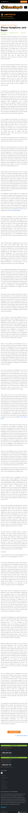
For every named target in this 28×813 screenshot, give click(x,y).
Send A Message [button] (14, 732)
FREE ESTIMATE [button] (24, 1)
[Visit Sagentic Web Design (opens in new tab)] (22, 812)
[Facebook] (2, 773)
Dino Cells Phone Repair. (14, 210)
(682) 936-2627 (5, 1)
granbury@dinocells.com (7, 755)
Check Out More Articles (21, 735)
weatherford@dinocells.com (7, 767)
